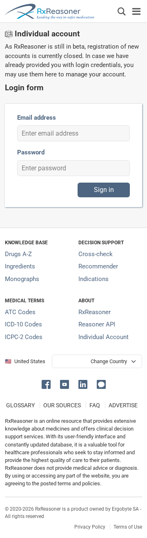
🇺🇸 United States (25, 361)
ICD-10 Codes (23, 324)
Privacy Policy (89, 527)
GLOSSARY (20, 405)
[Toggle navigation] (136, 11)
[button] (47, 384)
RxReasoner (94, 312)
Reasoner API (96, 324)
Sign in (104, 190)
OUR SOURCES (62, 405)
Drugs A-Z (18, 254)
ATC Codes (20, 312)
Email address (36, 117)
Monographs (22, 279)
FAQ (94, 405)
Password (31, 152)
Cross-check (95, 254)
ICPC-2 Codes (23, 337)
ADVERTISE (123, 405)
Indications (93, 279)
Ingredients (20, 266)
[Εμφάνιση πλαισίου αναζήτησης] (122, 11)
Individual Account (103, 337)
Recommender (98, 266)
